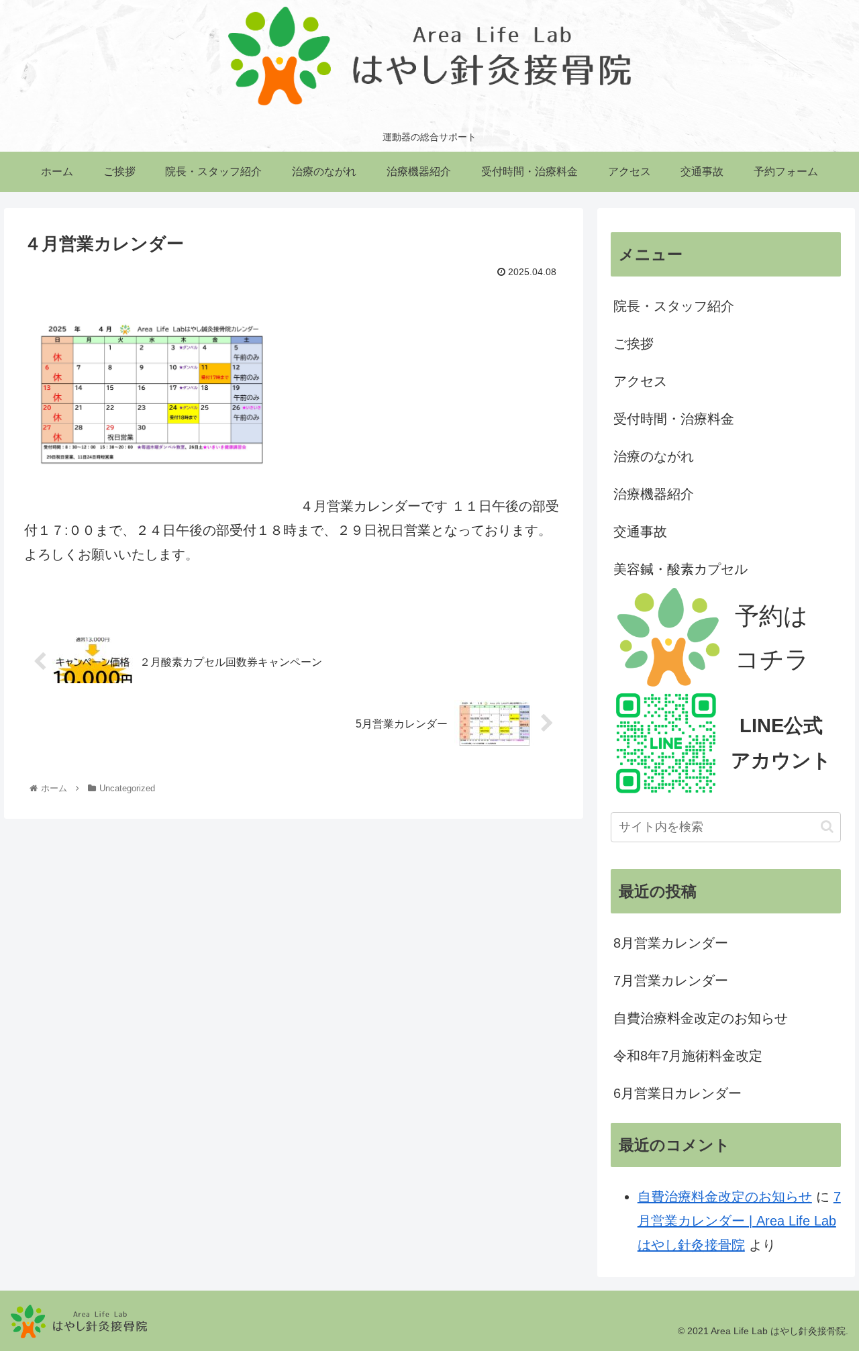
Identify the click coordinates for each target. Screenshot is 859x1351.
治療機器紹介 (653, 494)
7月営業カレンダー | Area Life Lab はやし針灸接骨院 (739, 1220)
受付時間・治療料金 (673, 418)
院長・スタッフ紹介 (673, 306)
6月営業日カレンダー (677, 1093)
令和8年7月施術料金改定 (687, 1055)
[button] (827, 826)
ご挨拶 (633, 343)
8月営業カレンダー (670, 943)
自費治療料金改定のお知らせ (700, 1018)
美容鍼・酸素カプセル (680, 569)
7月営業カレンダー (670, 980)
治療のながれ (653, 456)
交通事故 (640, 531)
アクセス (640, 381)
